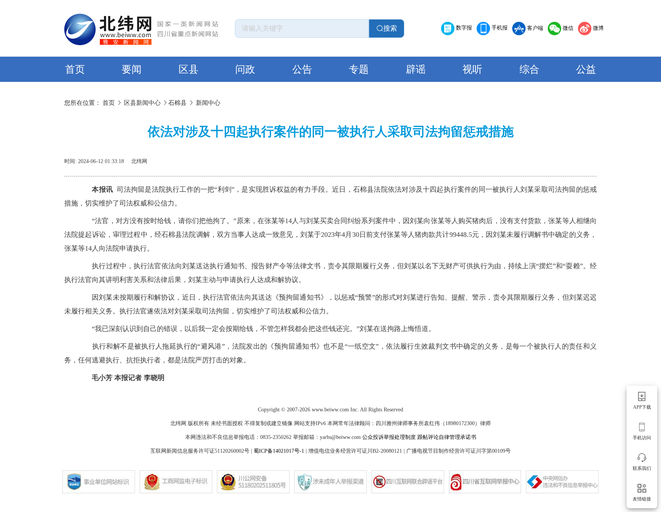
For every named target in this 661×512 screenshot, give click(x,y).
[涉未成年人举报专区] (330, 481)
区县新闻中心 (142, 102)
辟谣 (416, 69)
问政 (245, 69)
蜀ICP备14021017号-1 (279, 451)
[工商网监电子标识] (176, 481)
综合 (529, 69)
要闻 (132, 69)
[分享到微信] (555, 158)
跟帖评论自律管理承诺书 (446, 437)
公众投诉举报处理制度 (389, 437)
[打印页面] (573, 158)
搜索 (390, 28)
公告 (302, 69)
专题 (359, 69)
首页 (75, 69)
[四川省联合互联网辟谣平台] (407, 481)
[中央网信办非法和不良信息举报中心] (562, 481)
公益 (586, 69)
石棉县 (177, 102)
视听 (472, 69)
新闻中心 (208, 102)
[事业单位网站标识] (98, 481)
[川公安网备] (253, 481)
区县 (189, 69)
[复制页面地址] (592, 158)
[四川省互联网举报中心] (485, 481)
